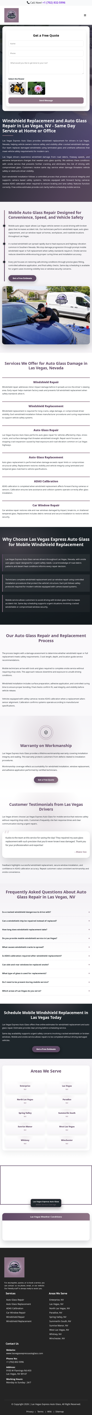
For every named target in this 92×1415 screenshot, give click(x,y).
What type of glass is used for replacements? (46, 973)
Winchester (67, 1142)
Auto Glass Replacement (46, 457)
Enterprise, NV (56, 1299)
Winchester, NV (57, 1338)
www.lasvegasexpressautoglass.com (24, 1353)
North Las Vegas (25, 1101)
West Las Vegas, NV (59, 1329)
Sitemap (59, 1411)
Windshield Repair (46, 382)
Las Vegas (67, 1087)
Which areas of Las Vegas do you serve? (46, 990)
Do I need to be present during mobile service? (46, 982)
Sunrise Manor (25, 1128)
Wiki (49, 1411)
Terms (40, 1411)
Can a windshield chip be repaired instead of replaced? (46, 920)
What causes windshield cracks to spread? (46, 947)
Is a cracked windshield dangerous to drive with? (46, 912)
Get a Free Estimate (22, 278)
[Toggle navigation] (85, 15)
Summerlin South (66, 1115)
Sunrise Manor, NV (58, 1325)
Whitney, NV (55, 1334)
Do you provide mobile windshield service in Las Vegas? (46, 938)
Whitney (25, 1142)
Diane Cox (81, 852)
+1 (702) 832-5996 (15, 1361)
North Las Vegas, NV (59, 1308)
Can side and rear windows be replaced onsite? (46, 964)
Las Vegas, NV (56, 1304)
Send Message (46, 100)
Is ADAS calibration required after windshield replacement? (46, 955)
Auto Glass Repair (46, 430)
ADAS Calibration (46, 481)
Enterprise (25, 1087)
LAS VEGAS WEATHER (46, 1230)
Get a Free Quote (46, 780)
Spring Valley (25, 1115)
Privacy (30, 1411)
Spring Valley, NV (57, 1316)
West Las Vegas (67, 1128)
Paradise (67, 1101)
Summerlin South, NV (60, 1321)
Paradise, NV (55, 1312)
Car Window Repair (46, 505)
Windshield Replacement (46, 406)
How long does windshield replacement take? (46, 929)
